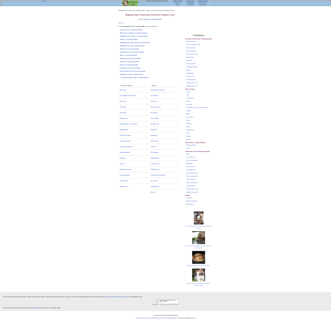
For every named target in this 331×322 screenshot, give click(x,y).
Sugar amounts (190, 63)
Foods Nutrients (191, 79)
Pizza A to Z (154, 101)
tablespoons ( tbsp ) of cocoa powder (131, 74)
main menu (146, 19)
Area (187, 95)
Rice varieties (190, 166)
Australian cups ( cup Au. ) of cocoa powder (134, 36)
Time (187, 133)
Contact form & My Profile (158, 175)
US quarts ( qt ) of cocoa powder (130, 68)
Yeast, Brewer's (191, 179)
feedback (35, 307)
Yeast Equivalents (191, 67)
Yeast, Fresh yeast (192, 182)
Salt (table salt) (191, 170)
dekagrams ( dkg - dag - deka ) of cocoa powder (135, 42)
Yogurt (188, 70)
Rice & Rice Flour (192, 54)
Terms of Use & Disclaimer (151, 318)
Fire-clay (122, 163)
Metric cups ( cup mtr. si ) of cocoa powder (133, 33)
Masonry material (191, 201)
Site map (153, 192)
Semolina (189, 60)
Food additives (155, 152)
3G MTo (153, 146)
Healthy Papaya (155, 158)
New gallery (123, 107)
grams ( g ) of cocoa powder (129, 39)
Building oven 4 (155, 169)
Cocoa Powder (190, 157)
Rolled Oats (190, 57)
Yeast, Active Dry (191, 176)
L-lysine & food (155, 163)
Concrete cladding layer (126, 146)
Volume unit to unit (192, 189)
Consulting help (155, 186)
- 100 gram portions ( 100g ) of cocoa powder (134, 77)
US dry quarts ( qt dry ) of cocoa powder (133, 71)
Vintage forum (123, 118)
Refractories (190, 204)
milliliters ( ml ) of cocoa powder (130, 58)
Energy (188, 101)
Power (188, 120)
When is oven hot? (156, 107)
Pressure (189, 123)
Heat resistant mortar (125, 141)
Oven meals (123, 112)
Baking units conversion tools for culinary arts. (150, 14)
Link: (154, 304)
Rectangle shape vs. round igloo (128, 124)
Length (188, 110)
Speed (188, 126)
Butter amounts (191, 41)
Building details (124, 129)
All (167, 1)
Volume (188, 136)
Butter (188, 154)
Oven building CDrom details (128, 95)
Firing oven (154, 129)
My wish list (154, 180)
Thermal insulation (125, 152)
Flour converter (162, 1)
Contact (162, 318)
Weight (188, 139)
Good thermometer (125, 175)
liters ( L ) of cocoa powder (128, 55)
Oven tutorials (154, 95)
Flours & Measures (192, 160)
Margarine (189, 163)
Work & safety (155, 141)
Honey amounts (191, 51)
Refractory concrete (125, 135)
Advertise (168, 318)
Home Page (123, 90)
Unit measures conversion (158, 90)
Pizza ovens (123, 101)
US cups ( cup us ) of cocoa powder (131, 29)
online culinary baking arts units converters (118, 296)
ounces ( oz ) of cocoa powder (129, 48)
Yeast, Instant (190, 185)
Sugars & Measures (192, 173)
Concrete (189, 198)
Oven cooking (154, 118)
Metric (188, 114)
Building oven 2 (124, 186)
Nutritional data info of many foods (203, 3)
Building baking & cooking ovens (190, 3)
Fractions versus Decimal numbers (197, 107)
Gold (187, 148)
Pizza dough (154, 112)
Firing (156, 1)
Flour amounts (190, 47)
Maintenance (154, 135)
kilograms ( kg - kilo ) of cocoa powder (132, 45)
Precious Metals (191, 145)
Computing (189, 98)
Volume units (190, 82)
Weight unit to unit (192, 192)
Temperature (190, 73)
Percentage (189, 117)
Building (148, 1)
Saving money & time (126, 169)
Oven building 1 (124, 180)
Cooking (153, 1)
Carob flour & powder (193, 44)
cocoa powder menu (156, 19)
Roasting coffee (155, 124)
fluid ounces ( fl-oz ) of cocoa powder (132, 52)
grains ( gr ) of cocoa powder (129, 64)
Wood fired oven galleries (177, 3)
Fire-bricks (123, 158)
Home (130, 3)
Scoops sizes (190, 76)
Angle (188, 91)
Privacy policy (140, 318)
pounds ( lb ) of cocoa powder (129, 61)
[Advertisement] (198, 20)
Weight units (190, 86)
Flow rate (189, 104)
